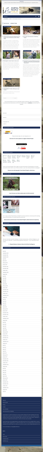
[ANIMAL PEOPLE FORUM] (21, 10)
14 (18, 59)
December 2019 (5, 289)
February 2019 (5, 308)
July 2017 (4, 345)
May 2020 (4, 280)
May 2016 (4, 372)
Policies (4, 404)
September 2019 (5, 295)
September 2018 (5, 318)
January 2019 (5, 310)
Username (5, 113)
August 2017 (5, 343)
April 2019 (4, 305)
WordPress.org (5, 440)
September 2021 (5, 256)
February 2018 (5, 331)
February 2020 (5, 285)
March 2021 (5, 260)
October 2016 (5, 362)
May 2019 (4, 303)
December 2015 (5, 381)
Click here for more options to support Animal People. (22, 138)
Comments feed (5, 438)
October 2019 (5, 293)
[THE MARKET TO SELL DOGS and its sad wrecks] (11, 82)
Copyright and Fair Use (15, 426)
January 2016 (5, 379)
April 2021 (4, 258)
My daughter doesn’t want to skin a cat (11, 60)
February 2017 (5, 355)
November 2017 (5, 337)
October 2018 (5, 316)
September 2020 (5, 272)
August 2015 (5, 389)
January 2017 (5, 356)
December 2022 (5, 255)
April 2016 (4, 374)
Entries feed (5, 436)
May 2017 (4, 349)
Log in (4, 434)
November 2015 (5, 383)
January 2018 (5, 333)
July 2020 (4, 276)
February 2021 (5, 262)
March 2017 (5, 353)
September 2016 (5, 364)
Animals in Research (7, 26)
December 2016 (5, 358)
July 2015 (4, 391)
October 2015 (5, 385)
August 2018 (5, 320)
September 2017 (5, 341)
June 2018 (4, 324)
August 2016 (5, 366)
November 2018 (5, 314)
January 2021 (5, 264)
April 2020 (4, 281)
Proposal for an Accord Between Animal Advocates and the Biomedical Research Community (32, 61)
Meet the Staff (5, 402)
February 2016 (5, 378)
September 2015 (5, 387)
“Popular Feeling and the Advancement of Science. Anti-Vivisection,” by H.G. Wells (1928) (12, 37)
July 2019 (4, 299)
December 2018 (5, 312)
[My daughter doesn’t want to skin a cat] (11, 54)
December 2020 (5, 266)
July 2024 (4, 251)
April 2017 (4, 351)
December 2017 (5, 335)
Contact (4, 406)
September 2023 (5, 253)
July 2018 (4, 322)
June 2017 (4, 347)
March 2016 (5, 376)
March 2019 (5, 306)
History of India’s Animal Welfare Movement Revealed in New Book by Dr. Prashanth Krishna (21, 2)
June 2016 (4, 370)
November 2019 (5, 291)
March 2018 (5, 329)
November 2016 (5, 360)
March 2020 (5, 283)
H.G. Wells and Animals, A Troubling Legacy (31, 37)
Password (4, 117)
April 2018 (4, 328)
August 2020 (5, 274)
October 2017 (5, 339)
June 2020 (4, 278)
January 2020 (5, 287)
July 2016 (4, 368)
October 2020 (5, 270)
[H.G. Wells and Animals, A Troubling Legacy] (31, 30)
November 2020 (5, 268)
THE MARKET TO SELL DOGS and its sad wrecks (11, 89)
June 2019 (4, 301)
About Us (4, 400)
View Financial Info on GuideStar (8, 411)
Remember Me (6, 121)
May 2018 (4, 326)
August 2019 (5, 297)
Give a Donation (5, 409)
